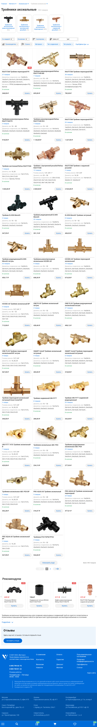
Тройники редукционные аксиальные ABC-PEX (75, 446)
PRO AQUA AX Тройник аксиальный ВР (16, 538)
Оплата (59, 654)
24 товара (68, 496)
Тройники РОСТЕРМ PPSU (43, 537)
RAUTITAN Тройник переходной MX (79, 72)
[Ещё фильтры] (82, 44)
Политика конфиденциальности (85, 660)
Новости (39, 667)
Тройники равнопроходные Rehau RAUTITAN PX (15, 120)
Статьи (79, 667)
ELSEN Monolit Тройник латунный (78, 215)
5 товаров (5, 124)
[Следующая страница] (57, 568)
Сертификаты (82, 664)
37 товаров (6, 74)
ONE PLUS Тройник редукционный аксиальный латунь (78, 304)
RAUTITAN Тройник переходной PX (15, 72)
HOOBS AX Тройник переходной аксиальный (77, 260)
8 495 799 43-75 (15, 666)
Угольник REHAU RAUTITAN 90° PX (10, 601)
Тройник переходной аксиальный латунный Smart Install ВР (15, 399)
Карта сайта (91, 673)
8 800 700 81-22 (15, 669)
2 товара (5, 541)
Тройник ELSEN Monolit (11, 215)
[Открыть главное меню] (3, 724)
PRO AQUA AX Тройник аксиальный (47, 491)
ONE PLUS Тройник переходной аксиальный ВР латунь (14, 352)
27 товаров (69, 308)
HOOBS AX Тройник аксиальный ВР (16, 304)
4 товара (5, 218)
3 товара (68, 170)
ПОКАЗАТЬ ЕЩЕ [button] (48, 563)
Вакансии (40, 664)
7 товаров (36, 76)
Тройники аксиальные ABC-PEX (45, 445)
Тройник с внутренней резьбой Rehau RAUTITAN (48, 167)
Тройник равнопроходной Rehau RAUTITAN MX (46, 72)
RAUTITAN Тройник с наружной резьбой (77, 167)
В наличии (21, 39)
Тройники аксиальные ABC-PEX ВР (15, 491)
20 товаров (37, 219)
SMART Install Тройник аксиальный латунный (47, 352)
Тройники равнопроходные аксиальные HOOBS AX (44, 260)
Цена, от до (61, 39)
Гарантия (60, 659)
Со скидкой (6, 39)
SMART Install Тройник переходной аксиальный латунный (79, 352)
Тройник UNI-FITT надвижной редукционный (76, 399)
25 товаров (69, 402)
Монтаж (59, 667)
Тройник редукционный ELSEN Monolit (45, 216)
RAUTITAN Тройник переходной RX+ (79, 119)
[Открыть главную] (5, 657)
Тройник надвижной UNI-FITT (45, 398)
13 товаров (37, 170)
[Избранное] (74, 724)
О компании (40, 654)
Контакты (40, 659)
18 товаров (69, 263)
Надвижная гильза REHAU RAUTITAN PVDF (39, 601)
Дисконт (59, 664)
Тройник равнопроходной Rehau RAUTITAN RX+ (46, 120)
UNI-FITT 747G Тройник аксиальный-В (16, 446)
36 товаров (6, 263)
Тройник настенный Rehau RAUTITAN (16, 166)
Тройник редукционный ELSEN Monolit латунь (14, 260)
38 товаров (69, 74)
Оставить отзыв (13, 641)
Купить (27, 93)
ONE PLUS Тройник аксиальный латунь (45, 304)
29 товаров (69, 122)
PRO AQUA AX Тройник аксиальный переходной (79, 492)
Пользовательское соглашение (84, 655)
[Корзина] (55, 724)
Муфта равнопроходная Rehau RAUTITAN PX (63, 601)
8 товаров (68, 218)
